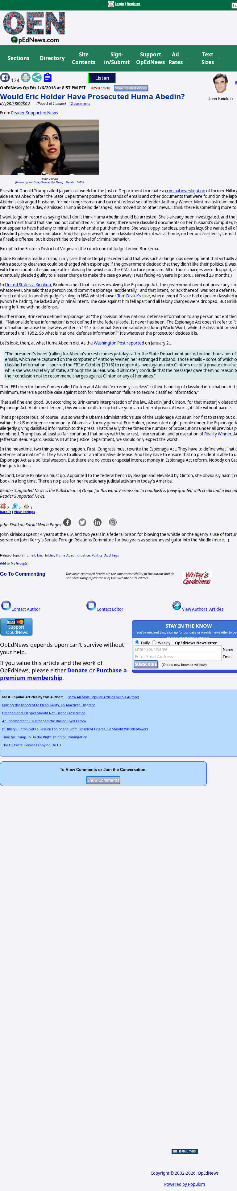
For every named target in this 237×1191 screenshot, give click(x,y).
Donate (77, 670)
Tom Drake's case (133, 296)
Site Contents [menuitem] (83, 58)
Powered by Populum (184, 1184)
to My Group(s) (14, 563)
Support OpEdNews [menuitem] (148, 58)
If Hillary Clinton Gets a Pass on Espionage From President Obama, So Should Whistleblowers (75, 729)
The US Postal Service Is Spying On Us (31, 745)
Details (70, 182)
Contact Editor (110, 609)
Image (20, 182)
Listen (102, 78)
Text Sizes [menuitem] (208, 58)
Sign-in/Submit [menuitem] (116, 58)
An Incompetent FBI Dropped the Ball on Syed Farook (44, 721)
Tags (111, 555)
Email (31, 555)
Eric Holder (45, 555)
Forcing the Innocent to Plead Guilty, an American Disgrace (48, 705)
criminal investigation (185, 191)
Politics (97, 555)
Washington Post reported (119, 343)
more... (221, 540)
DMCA (80, 182)
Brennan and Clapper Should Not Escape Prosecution (43, 713)
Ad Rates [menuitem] (175, 58)
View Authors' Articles (202, 609)
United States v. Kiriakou (28, 285)
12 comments (79, 103)
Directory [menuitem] (52, 58)
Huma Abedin (67, 555)
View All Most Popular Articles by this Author (103, 697)
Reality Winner (217, 434)
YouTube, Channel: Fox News (45, 182)
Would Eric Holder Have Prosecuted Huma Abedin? (92, 96)
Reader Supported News (34, 113)
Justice (85, 555)
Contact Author (25, 609)
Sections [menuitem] (18, 58)
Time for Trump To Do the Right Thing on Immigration (44, 737)
